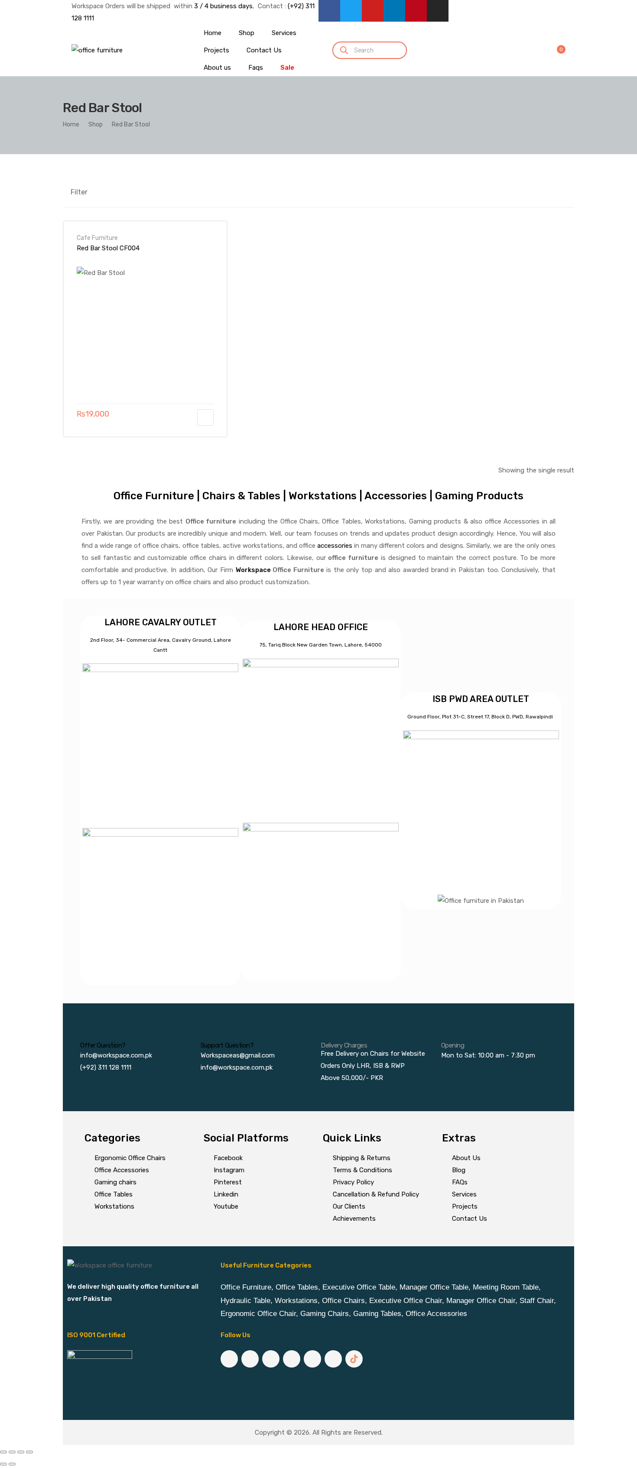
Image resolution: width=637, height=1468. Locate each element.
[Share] (20, 1452)
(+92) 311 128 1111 (105, 1067)
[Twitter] (351, 11)
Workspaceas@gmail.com (238, 1055)
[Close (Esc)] (29, 1452)
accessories (334, 546)
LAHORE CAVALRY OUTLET (160, 622)
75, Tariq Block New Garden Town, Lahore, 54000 (321, 645)
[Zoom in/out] (3, 1452)
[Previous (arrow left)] (3, 1464)
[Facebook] (329, 11)
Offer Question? (103, 1045)
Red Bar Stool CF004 (108, 248)
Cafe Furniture (97, 237)
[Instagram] (437, 11)
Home (71, 124)
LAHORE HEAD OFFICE (320, 627)
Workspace (253, 570)
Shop (95, 124)
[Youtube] (373, 11)
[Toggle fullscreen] (12, 1452)
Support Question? (227, 1045)
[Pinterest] (416, 11)
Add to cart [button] (205, 417)
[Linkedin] (394, 11)
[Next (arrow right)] (12, 1464)
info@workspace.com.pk (116, 1055)
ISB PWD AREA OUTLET (480, 699)
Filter (79, 192)
